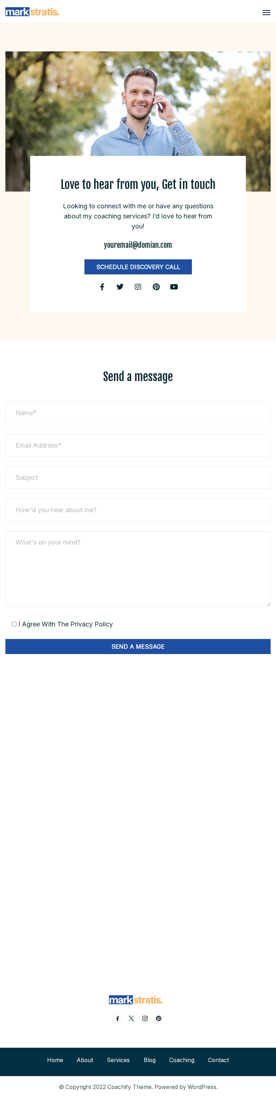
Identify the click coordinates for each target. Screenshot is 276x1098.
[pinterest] (158, 1018)
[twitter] (131, 1018)
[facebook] (117, 1018)
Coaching (181, 1060)
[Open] (266, 12)
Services (118, 1060)
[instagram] (145, 1018)
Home (55, 1060)
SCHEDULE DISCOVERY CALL (138, 266)
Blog (150, 1060)
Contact (218, 1060)
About (85, 1060)
